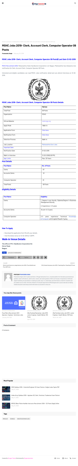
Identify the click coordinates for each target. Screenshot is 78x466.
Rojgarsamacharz (28, 458)
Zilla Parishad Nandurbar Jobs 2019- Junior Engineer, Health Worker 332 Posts (37, 315)
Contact (74, 458)
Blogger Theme (12, 458)
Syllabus (12, 418)
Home (3, 41)
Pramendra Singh (7, 53)
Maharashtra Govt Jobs (49, 144)
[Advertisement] (39, 23)
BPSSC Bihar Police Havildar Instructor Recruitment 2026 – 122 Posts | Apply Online (35, 403)
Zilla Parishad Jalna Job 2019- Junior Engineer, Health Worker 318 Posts (63, 314)
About (66, 458)
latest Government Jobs (23, 418)
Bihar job (5, 418)
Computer (45, 219)
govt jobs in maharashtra (12, 41)
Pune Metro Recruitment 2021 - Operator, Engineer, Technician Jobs (12, 314)
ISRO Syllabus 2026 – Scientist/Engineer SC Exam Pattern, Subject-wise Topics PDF (35, 387)
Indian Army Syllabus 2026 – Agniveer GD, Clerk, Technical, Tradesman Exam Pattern (35, 395)
